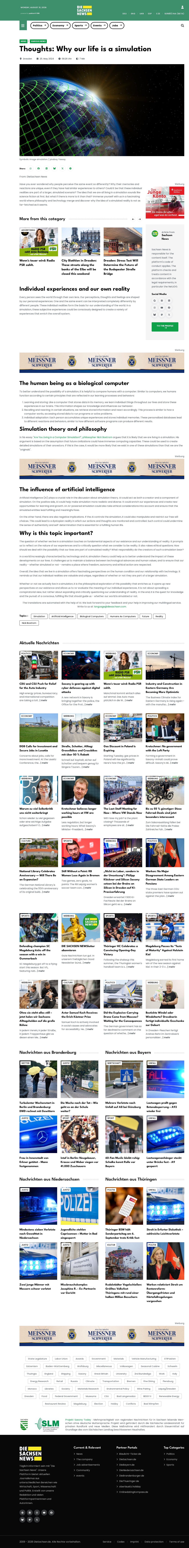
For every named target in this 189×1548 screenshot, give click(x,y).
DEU (125, 13)
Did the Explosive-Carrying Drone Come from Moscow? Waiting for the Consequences (123, 1016)
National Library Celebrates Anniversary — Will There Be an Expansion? (37, 875)
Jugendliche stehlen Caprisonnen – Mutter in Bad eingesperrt (79, 1233)
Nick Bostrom (29, 622)
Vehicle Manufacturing (144, 1358)
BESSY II (147, 1396)
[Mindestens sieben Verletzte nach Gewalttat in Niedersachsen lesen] (38, 1205)
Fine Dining (149, 1381)
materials (119, 1358)
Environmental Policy (118, 1388)
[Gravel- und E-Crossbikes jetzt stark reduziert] (81, 727)
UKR (142, 13)
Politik (111, 1189)
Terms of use (176, 1541)
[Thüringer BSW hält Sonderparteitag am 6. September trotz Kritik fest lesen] (124, 1205)
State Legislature (37, 1358)
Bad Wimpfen (151, 1403)
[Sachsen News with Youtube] (162, 307)
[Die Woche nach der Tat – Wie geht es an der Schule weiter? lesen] (79, 1079)
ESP (150, 13)
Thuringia (32, 1373)
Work (161, 1373)
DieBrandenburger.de (131, 1475)
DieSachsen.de (127, 1459)
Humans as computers (123, 616)
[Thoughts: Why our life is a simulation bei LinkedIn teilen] (46, 168)
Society (66, 1388)
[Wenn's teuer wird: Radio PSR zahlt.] (38, 241)
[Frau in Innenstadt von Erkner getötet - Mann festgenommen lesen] (38, 1134)
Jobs (115, 25)
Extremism (32, 1366)
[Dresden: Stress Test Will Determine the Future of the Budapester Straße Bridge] (123, 241)
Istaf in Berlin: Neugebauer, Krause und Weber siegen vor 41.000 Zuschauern (79, 1162)
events (80, 1475)
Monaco (32, 1388)
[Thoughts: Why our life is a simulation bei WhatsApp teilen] (31, 168)
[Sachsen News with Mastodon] (162, 315)
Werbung (111, 653)
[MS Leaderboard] (101, 362)
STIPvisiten (170, 1358)
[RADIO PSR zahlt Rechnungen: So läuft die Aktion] (123, 665)
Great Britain (101, 1373)
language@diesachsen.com (110, 606)
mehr (44, 700)
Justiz (66, 1063)
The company (84, 1459)
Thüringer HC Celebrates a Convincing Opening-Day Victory (121, 950)
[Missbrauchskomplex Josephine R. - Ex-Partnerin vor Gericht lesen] (79, 1261)
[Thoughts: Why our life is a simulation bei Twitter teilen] (62, 168)
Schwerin (172, 1366)
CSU (106, 1396)
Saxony (82, 1373)
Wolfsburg (82, 1366)
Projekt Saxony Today (78, 1419)
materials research (88, 1388)
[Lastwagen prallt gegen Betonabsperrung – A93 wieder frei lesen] (165, 1079)
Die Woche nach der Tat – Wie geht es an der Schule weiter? (79, 1107)
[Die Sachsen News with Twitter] (37, 1520)
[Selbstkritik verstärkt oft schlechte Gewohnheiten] (38, 790)
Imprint (134, 1541)
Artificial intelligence (63, 616)
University (121, 1373)
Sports (79, 25)
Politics (37, 25)
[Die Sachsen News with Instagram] (37, 1512)
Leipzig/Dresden (167, 1388)
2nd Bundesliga (143, 1373)
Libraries (49, 1388)
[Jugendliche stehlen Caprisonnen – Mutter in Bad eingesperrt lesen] (79, 1205)
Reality (159, 616)
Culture (26, 840)
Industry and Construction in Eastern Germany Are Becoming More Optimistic (164, 688)
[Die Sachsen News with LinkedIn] (30, 1512)
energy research (39, 1381)
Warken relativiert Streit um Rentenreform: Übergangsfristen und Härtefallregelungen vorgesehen (165, 1293)
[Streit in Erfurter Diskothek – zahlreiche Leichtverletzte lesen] (165, 1205)
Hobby (114, 1403)
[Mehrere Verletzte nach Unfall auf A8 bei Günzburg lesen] (124, 1079)
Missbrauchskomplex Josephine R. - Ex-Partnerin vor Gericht (78, 1288)
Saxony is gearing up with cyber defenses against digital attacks (81, 688)
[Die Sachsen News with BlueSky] (22, 1520)
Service (107, 1541)
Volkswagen (126, 1366)
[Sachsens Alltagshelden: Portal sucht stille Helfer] (38, 994)
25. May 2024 (47, 58)
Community (83, 1470)
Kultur (111, 1244)
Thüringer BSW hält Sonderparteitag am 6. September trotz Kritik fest (122, 1233)
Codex (120, 1541)
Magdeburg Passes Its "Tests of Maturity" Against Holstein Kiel (164, 950)
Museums (91, 1396)
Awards (80, 1358)
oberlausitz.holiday (130, 1486)
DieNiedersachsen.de (131, 1470)
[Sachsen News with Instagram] (155, 307)
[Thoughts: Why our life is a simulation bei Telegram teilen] (70, 168)
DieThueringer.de (129, 1481)
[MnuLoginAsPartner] (182, 7)
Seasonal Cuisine (150, 1366)
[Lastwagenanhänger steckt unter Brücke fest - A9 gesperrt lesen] (165, 1134)
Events (97, 25)
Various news (38, 41)
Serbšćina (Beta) (174, 13)
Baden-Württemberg (57, 1366)
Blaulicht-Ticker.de (130, 1453)
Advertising (28, 230)
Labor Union (61, 1358)
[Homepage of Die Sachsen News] (22, 1512)
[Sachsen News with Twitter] (169, 315)
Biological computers (92, 616)
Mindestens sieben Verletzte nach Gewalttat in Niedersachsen (37, 1233)
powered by (30, 13)
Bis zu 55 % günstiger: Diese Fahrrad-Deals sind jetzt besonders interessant (164, 813)
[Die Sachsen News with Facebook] (51, 1512)
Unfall (152, 1063)
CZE (158, 13)
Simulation (39, 616)
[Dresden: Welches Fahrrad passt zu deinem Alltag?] (165, 790)
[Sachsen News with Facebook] (169, 307)
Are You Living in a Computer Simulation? (57, 437)
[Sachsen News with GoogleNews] (155, 300)
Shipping (65, 1373)
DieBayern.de (127, 1464)
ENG (133, 13)
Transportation (110, 1381)
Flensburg (168, 1381)
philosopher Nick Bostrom (97, 437)
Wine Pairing (143, 1388)
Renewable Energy (169, 1396)
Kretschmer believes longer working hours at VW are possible (79, 813)
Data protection (154, 1541)
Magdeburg (80, 1403)
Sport (66, 1118)
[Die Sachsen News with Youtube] (44, 1512)
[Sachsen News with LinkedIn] (169, 300)
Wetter (25, 1063)
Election (98, 1403)
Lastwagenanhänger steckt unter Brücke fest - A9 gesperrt (164, 1162)
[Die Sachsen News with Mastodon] (30, 1520)
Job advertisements (88, 1464)
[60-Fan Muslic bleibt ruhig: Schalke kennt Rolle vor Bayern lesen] (124, 1134)
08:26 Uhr (67, 58)
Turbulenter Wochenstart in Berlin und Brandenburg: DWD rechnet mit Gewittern (37, 1107)
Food (44, 1396)
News (23, 41)
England (49, 1373)
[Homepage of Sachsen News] (162, 300)
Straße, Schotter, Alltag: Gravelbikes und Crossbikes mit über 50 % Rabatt (79, 750)
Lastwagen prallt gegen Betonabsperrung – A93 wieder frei (162, 1107)
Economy (58, 25)
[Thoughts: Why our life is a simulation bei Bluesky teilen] (54, 168)
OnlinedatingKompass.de (133, 1492)
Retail (60, 1381)
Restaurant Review (55, 1403)
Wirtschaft (114, 1063)
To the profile (165, 325)
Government (99, 1358)
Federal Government (66, 1396)
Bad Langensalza (126, 1396)
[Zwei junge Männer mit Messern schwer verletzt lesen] (38, 1261)
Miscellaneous (104, 1366)
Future (145, 616)
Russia (74, 1381)
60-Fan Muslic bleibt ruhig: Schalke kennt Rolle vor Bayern (122, 1162)
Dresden (27, 58)
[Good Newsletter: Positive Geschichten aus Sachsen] (81, 927)
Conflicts (131, 1403)
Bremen (131, 1381)
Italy (174, 1373)
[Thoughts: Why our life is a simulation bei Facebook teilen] (38, 168)
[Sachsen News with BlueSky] (155, 315)
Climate (90, 1381)
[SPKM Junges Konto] (165, 202)
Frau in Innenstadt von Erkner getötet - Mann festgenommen (33, 1162)
